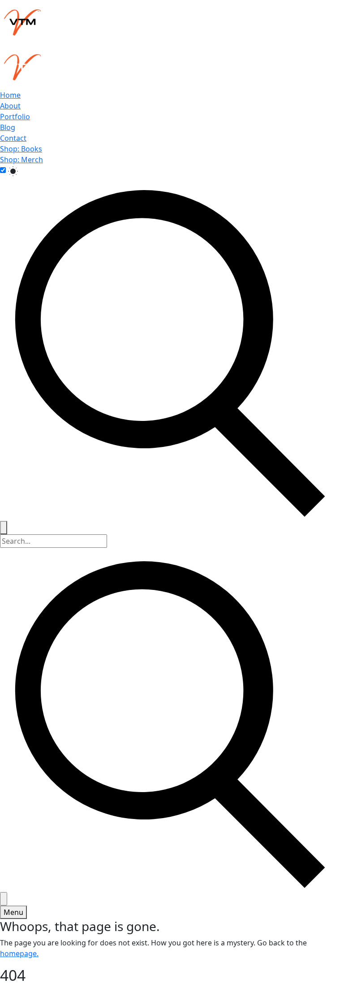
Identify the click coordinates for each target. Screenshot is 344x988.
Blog (7, 127)
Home (10, 95)
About (10, 106)
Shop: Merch (21, 160)
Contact (13, 138)
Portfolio (15, 116)
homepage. (19, 953)
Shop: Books (21, 149)
